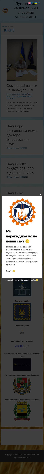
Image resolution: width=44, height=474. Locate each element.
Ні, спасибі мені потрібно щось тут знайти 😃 (22, 280)
